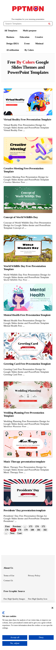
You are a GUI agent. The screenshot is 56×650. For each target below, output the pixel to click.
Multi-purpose (29, 30)
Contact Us (8, 580)
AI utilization (12, 50)
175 (43, 526)
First (7, 526)
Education (24, 37)
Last (20, 533)
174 (37, 526)
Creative (39, 37)
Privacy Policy (34, 575)
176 (6, 530)
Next (12, 533)
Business (10, 37)
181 (38, 530)
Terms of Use (9, 575)
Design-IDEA (12, 43)
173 (30, 526)
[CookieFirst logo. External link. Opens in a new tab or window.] (3, 612)
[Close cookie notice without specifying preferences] (52, 607)
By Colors (29, 50)
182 (45, 530)
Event (27, 43)
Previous (17, 526)
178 (19, 530)
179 (26, 530)
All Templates (10, 30)
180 (32, 530)
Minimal (39, 43)
